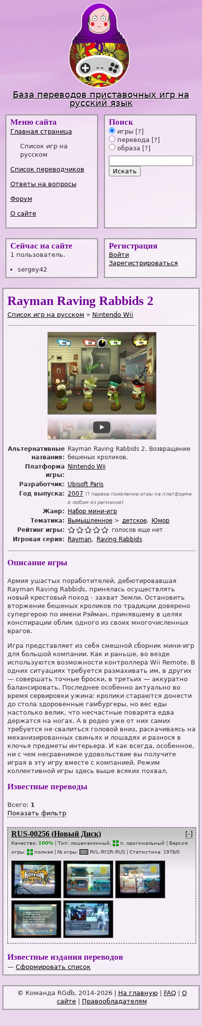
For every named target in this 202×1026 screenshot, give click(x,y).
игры (124, 131)
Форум (21, 198)
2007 (75, 493)
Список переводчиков (47, 169)
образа (127, 148)
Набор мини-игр (92, 511)
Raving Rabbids (119, 539)
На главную (138, 993)
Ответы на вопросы (43, 184)
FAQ (170, 993)
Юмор (161, 520)
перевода (132, 139)
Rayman (80, 539)
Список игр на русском (45, 314)
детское (134, 520)
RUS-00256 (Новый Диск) (56, 834)
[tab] (52, 131)
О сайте (23, 213)
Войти (119, 254)
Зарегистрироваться (143, 263)
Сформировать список (53, 967)
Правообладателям (114, 1001)
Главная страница (41, 131)
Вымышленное (90, 520)
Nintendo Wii (112, 314)
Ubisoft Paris (85, 484)
